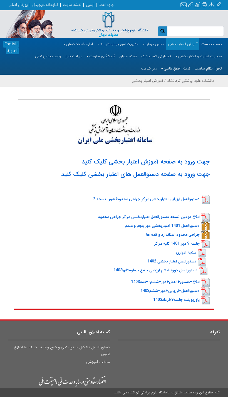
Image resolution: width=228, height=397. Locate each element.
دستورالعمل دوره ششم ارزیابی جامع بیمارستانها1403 (155, 270)
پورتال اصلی (18, 5)
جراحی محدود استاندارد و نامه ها (173, 235)
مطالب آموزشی (98, 362)
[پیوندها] (190, 5)
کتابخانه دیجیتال (45, 5)
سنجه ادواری (186, 252)
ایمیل (90, 5)
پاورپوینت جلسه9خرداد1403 (176, 300)
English (11, 44)
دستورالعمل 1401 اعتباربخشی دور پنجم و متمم (162, 226)
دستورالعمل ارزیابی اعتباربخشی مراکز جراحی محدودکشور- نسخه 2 (146, 199)
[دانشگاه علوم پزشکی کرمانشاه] (104, 23)
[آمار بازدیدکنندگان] (197, 5)
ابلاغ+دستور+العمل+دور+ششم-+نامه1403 (165, 282)
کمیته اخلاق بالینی (93, 332)
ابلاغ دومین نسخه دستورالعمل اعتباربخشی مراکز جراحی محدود (149, 217)
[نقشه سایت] (211, 5)
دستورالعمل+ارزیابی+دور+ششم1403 (170, 291)
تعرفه (215, 332)
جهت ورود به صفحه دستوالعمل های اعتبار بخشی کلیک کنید (135, 174)
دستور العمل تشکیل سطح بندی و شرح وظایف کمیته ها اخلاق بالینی (62, 350)
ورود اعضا (106, 5)
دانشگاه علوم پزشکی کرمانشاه (190, 81)
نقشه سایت (72, 5)
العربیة (12, 51)
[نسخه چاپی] (204, 5)
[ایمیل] (183, 5)
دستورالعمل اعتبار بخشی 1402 (171, 261)
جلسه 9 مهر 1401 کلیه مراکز (177, 243)
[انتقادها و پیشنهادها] (218, 5)
